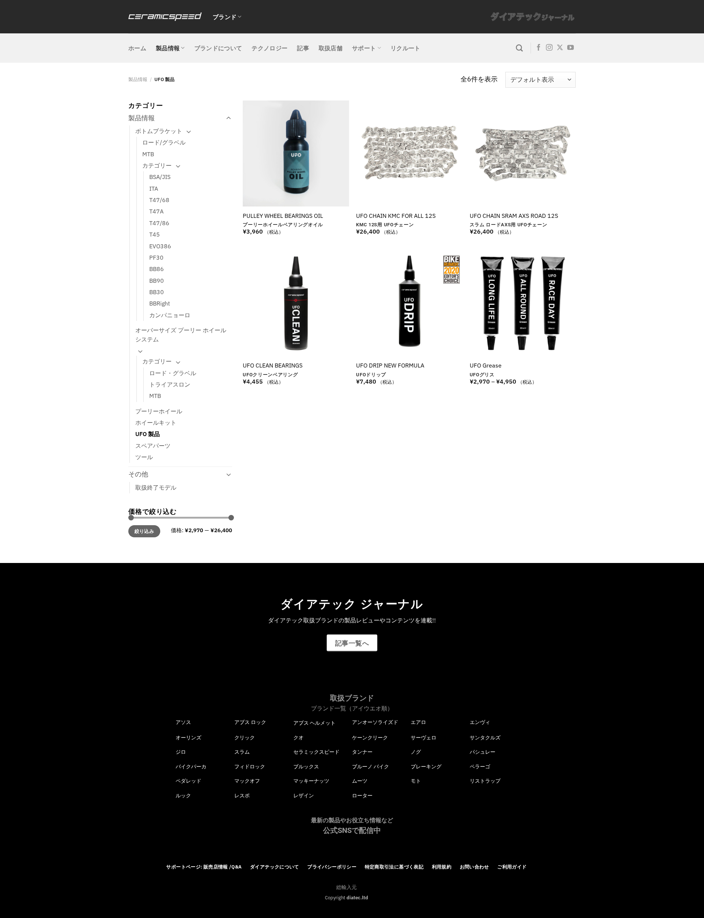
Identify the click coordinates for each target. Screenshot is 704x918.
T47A (156, 211)
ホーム (137, 48)
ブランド (224, 17)
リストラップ (485, 781)
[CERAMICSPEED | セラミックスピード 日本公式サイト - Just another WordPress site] (165, 16)
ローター (362, 795)
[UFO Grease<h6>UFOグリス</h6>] (523, 303)
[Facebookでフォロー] (538, 48)
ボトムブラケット (158, 131)
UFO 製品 (147, 434)
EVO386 (160, 246)
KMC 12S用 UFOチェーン (385, 224)
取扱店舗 (330, 48)
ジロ (181, 752)
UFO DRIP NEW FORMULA (390, 365)
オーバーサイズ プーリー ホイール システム (180, 334)
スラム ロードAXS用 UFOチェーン (508, 224)
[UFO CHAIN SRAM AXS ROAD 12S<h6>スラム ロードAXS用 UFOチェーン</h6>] (523, 153)
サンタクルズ (485, 737)
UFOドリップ (371, 374)
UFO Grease (486, 365)
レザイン (303, 795)
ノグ (416, 752)
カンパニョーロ (169, 315)
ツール (144, 457)
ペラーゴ (480, 766)
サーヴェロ (423, 737)
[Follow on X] (560, 48)
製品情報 (168, 48)
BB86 (156, 269)
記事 (303, 48)
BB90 (156, 280)
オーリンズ (188, 737)
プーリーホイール (158, 411)
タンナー (362, 752)
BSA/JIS (159, 176)
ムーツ (359, 781)
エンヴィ (480, 722)
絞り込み (144, 531)
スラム (242, 752)
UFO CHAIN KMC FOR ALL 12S (396, 215)
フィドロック (249, 766)
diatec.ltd (357, 897)
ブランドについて (218, 48)
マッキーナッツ (311, 781)
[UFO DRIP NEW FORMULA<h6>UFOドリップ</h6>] (409, 303)
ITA (153, 188)
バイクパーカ (191, 766)
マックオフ (247, 781)
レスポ (242, 795)
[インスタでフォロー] (549, 48)
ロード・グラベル (172, 373)
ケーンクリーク (370, 737)
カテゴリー (157, 165)
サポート (364, 48)
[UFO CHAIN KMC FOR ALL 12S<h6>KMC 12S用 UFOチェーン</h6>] (409, 153)
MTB (148, 154)
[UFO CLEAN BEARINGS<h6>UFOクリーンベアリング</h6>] (296, 303)
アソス (183, 722)
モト (416, 781)
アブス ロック (250, 722)
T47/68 (159, 200)
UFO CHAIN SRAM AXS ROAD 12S (514, 215)
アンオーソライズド (375, 722)
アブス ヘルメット (314, 722)
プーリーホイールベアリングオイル (283, 224)
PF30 (156, 257)
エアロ (418, 722)
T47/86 (159, 223)
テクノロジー (269, 48)
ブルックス (306, 766)
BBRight (159, 303)
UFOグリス (482, 374)
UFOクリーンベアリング (270, 374)
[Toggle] (228, 118)
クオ (298, 737)
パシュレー (482, 752)
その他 (138, 474)
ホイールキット (155, 422)
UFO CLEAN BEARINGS (272, 365)
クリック (244, 737)
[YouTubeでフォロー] (570, 48)
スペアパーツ (152, 445)
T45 (154, 234)
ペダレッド (188, 781)
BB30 (156, 292)
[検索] (519, 48)
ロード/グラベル (164, 142)
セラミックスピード (316, 752)
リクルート (405, 48)
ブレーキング (426, 766)
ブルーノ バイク (370, 766)
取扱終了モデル (155, 487)
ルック (183, 795)
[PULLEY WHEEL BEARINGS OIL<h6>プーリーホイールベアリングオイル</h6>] (296, 153)
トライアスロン (169, 384)
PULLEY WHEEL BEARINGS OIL (283, 215)
